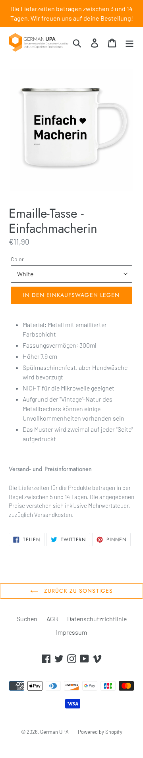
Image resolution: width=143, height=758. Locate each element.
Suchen (27, 618)
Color (17, 259)
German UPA (54, 732)
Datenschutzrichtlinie (97, 618)
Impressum (71, 632)
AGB (52, 618)
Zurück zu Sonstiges (77, 591)
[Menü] (129, 42)
